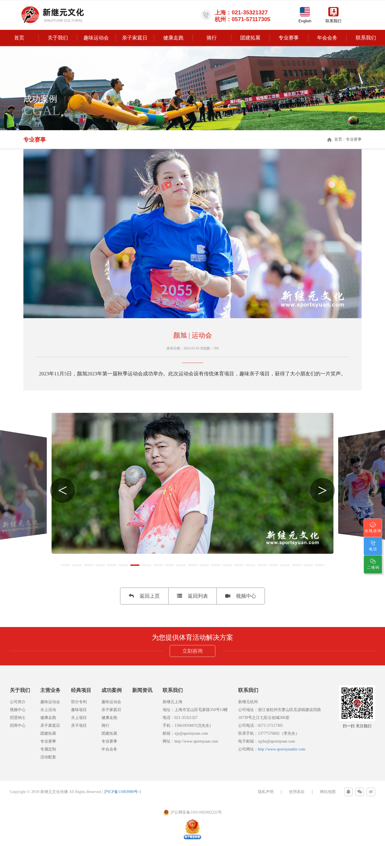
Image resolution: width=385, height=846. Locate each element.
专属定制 (48, 749)
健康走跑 (173, 38)
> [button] (322, 490)
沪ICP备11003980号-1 (122, 792)
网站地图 (328, 792)
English (304, 21)
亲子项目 (79, 725)
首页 (19, 38)
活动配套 (48, 757)
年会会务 (327, 38)
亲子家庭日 (134, 38)
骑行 (212, 38)
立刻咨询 (192, 651)
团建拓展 (250, 38)
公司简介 (18, 702)
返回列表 (198, 596)
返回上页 (150, 596)
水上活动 (48, 710)
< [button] (62, 490)
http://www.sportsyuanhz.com (281, 749)
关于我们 (58, 38)
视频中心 (246, 596)
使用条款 (297, 792)
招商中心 (18, 725)
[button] (65, 565)
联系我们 (333, 21)
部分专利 (79, 702)
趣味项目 (79, 710)
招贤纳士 (18, 718)
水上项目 (79, 718)
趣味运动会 (96, 38)
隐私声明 (266, 792)
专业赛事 (288, 38)
